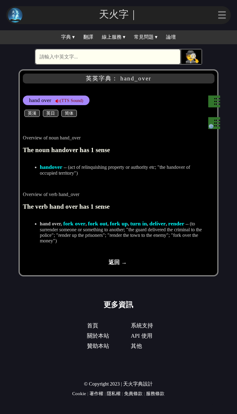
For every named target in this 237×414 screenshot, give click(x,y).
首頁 (92, 325)
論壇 (171, 37)
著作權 (96, 393)
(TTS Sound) (71, 100)
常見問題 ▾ (145, 37)
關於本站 (98, 336)
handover (51, 167)
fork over (74, 223)
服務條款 (155, 393)
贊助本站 (98, 346)
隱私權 (114, 393)
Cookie (79, 393)
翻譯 (88, 37)
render (176, 223)
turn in (138, 223)
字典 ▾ (68, 37)
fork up (119, 223)
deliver (157, 223)
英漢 (32, 113)
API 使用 (141, 336)
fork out (97, 223)
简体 (69, 113)
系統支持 (142, 325)
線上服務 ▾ (113, 37)
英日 (50, 113)
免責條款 (133, 393)
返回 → (118, 262)
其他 (136, 346)
